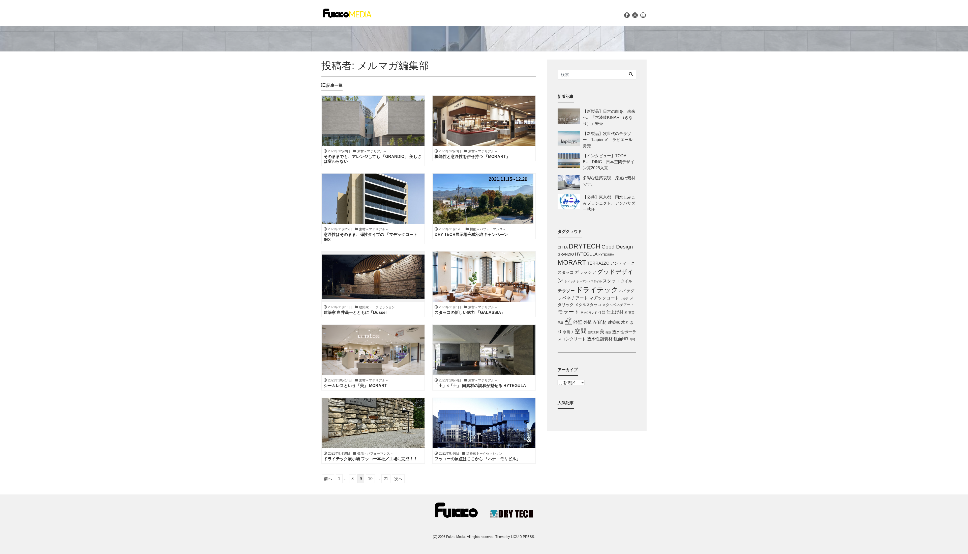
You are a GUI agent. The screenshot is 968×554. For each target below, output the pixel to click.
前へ (328, 479)
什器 (601, 312)
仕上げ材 (614, 312)
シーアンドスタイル (589, 281)
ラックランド (589, 312)
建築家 (614, 322)
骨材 (632, 339)
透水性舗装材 (600, 339)
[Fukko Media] (346, 12)
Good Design (617, 247)
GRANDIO (566, 254)
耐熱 (608, 332)
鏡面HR (621, 339)
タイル (626, 281)
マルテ (624, 298)
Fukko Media (455, 537)
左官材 (600, 322)
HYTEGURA (606, 254)
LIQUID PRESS (522, 537)
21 (386, 479)
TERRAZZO (598, 263)
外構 (588, 322)
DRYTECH (584, 246)
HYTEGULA (586, 254)
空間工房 (593, 332)
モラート (569, 312)
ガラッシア (585, 272)
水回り (568, 332)
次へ (398, 479)
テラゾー (566, 290)
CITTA (563, 247)
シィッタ (570, 281)
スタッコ (611, 281)
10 (370, 479)
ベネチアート (575, 298)
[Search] (631, 74)
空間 (580, 331)
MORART (572, 262)
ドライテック (597, 290)
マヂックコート (604, 298)
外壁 (578, 322)
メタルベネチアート (618, 305)
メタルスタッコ (588, 304)
